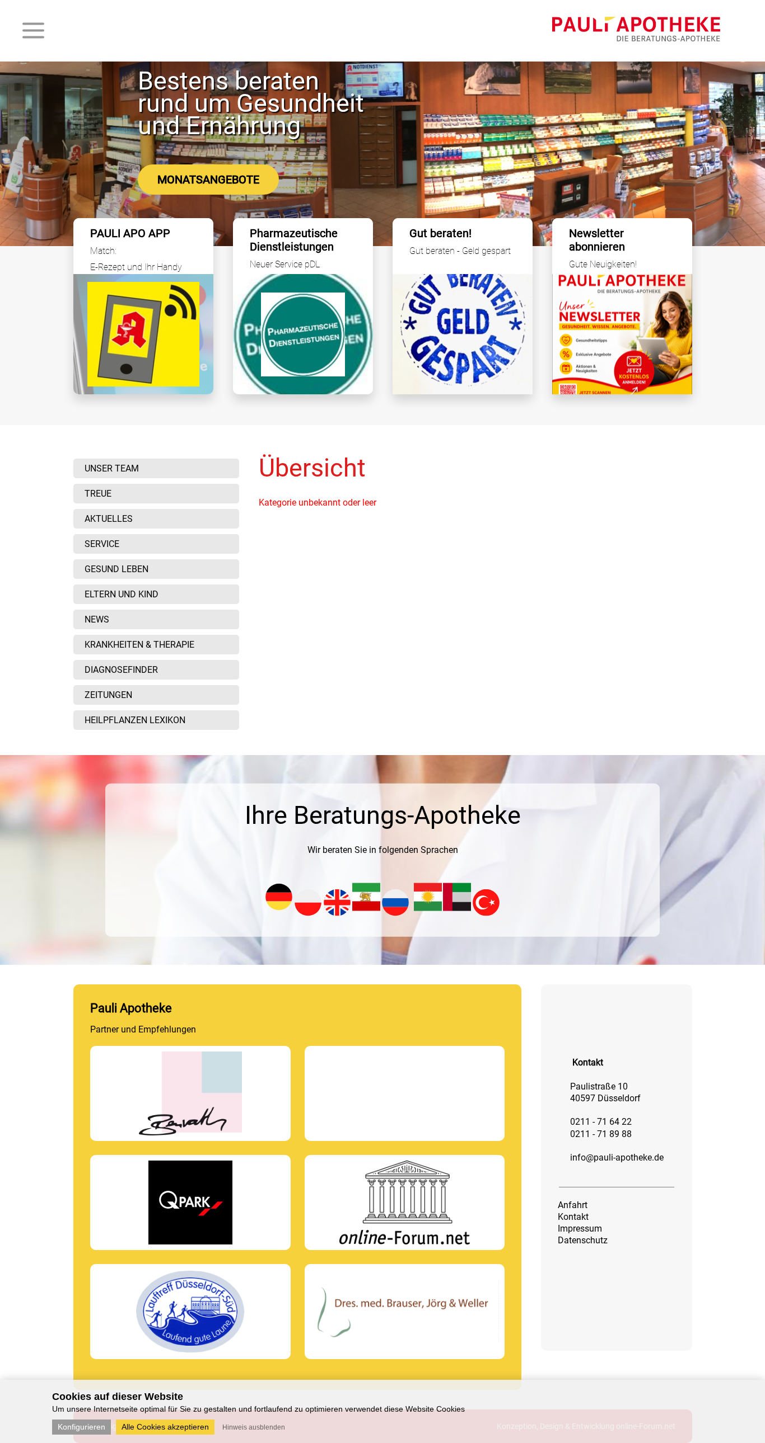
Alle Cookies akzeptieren (165, 1426)
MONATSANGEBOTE (208, 179)
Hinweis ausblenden (253, 1427)
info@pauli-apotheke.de (617, 1157)
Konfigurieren (81, 1426)
